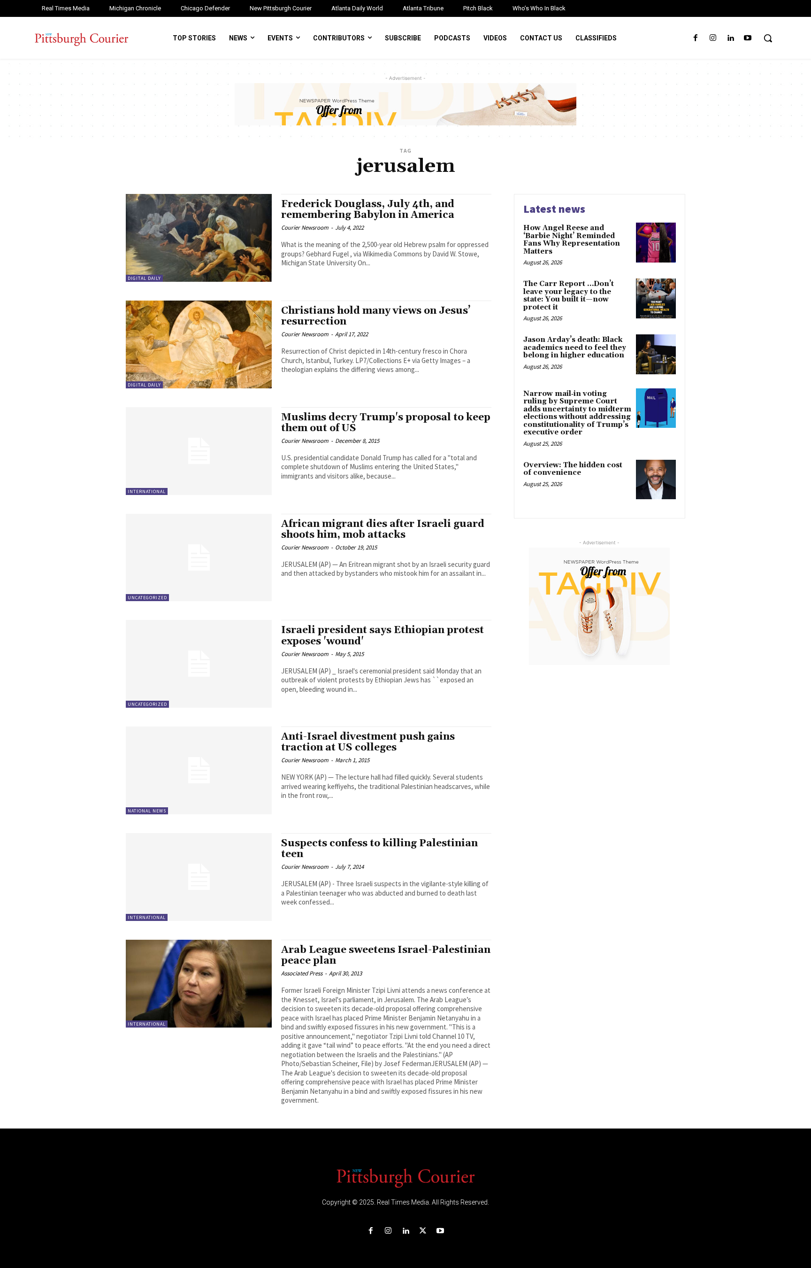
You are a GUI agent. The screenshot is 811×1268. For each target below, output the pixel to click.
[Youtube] (748, 38)
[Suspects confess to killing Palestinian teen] (199, 877)
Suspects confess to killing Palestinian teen (379, 848)
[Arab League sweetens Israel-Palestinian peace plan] (199, 984)
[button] (768, 38)
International (147, 491)
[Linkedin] (730, 38)
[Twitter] (423, 1231)
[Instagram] (712, 38)
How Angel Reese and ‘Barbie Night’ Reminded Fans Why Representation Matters (571, 240)
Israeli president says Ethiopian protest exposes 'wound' (382, 635)
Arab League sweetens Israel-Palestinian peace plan (385, 955)
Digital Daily (144, 278)
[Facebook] (695, 38)
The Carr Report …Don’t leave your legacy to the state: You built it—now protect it (568, 295)
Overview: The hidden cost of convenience (572, 469)
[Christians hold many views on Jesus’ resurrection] (199, 344)
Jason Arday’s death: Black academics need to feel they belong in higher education (574, 347)
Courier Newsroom (305, 228)
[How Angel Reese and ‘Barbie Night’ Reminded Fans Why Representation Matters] (656, 243)
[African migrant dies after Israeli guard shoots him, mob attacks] (199, 558)
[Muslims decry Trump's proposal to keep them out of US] (199, 451)
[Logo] (405, 1177)
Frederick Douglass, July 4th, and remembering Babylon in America (367, 209)
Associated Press (301, 973)
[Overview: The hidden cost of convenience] (656, 480)
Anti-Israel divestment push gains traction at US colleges (368, 742)
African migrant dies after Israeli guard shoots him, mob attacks (382, 529)
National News (147, 811)
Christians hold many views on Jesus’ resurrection (376, 316)
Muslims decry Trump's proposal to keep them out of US (385, 422)
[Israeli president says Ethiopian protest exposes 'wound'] (199, 664)
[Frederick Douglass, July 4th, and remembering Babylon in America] (199, 238)
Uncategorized (147, 598)
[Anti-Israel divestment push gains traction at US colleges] (199, 770)
